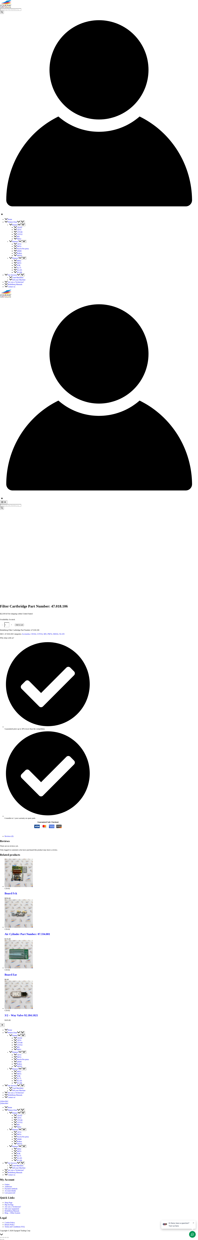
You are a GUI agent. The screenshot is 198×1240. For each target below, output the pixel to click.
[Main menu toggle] (3, 502)
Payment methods (11, 1189)
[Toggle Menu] (22, 221)
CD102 (33, 634)
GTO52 (40, 634)
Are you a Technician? (13, 1207)
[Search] (2, 12)
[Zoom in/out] (1, 1237)
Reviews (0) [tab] (9, 836)
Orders (7, 1185)
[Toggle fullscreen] (3, 1237)
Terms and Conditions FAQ (15, 1227)
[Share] (5, 1237)
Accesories (26, 634)
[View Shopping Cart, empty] (99, 214)
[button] (18, 222)
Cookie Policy (10, 1223)
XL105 (62, 634)
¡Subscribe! (4, 1103)
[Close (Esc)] (8, 1237)
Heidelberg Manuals (12, 1211)
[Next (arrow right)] (3, 1239)
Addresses (8, 1187)
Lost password (10, 1193)
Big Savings (9, 1205)
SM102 (55, 634)
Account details (10, 1191)
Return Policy (10, 1225)
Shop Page (8, 1203)
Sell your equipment (12, 1209)
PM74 (50, 634)
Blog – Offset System (12, 1213)
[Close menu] (2, 1025)
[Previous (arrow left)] (1, 1239)
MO (45, 634)
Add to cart (19, 625)
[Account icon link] (99, 212)
